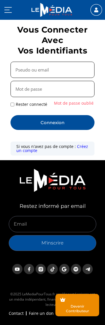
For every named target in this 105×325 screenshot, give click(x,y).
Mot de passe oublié (74, 103)
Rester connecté (31, 104)
